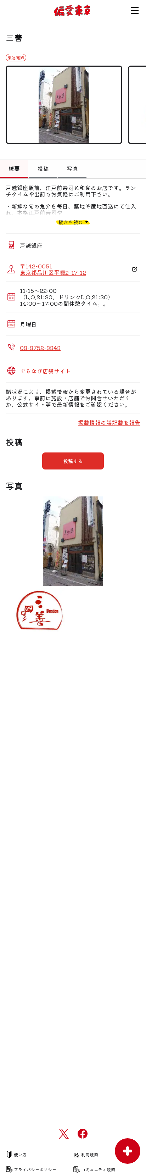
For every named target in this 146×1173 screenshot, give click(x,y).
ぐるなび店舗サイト (45, 371)
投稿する (73, 461)
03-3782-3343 (40, 347)
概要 (14, 168)
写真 (72, 168)
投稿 (43, 168)
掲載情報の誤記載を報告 (109, 422)
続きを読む (70, 222)
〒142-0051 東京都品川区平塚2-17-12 (53, 269)
